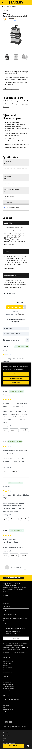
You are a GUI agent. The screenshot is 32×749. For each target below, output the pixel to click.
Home (2, 6)
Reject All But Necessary (16, 378)
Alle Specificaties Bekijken (12, 207)
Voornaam (5, 595)
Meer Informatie (9, 268)
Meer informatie (9, 245)
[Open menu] (2, 2)
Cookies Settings (16, 373)
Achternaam (6, 603)
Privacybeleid (22, 647)
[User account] (30, 2)
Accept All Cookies (16, 382)
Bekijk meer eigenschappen (11, 89)
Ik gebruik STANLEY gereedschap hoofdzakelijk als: (15, 619)
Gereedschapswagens (11, 6)
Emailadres (6, 611)
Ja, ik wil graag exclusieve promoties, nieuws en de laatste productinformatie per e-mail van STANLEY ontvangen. (15, 631)
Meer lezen (6, 107)
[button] (3, 722)
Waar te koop (13, 745)
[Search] (26, 2)
